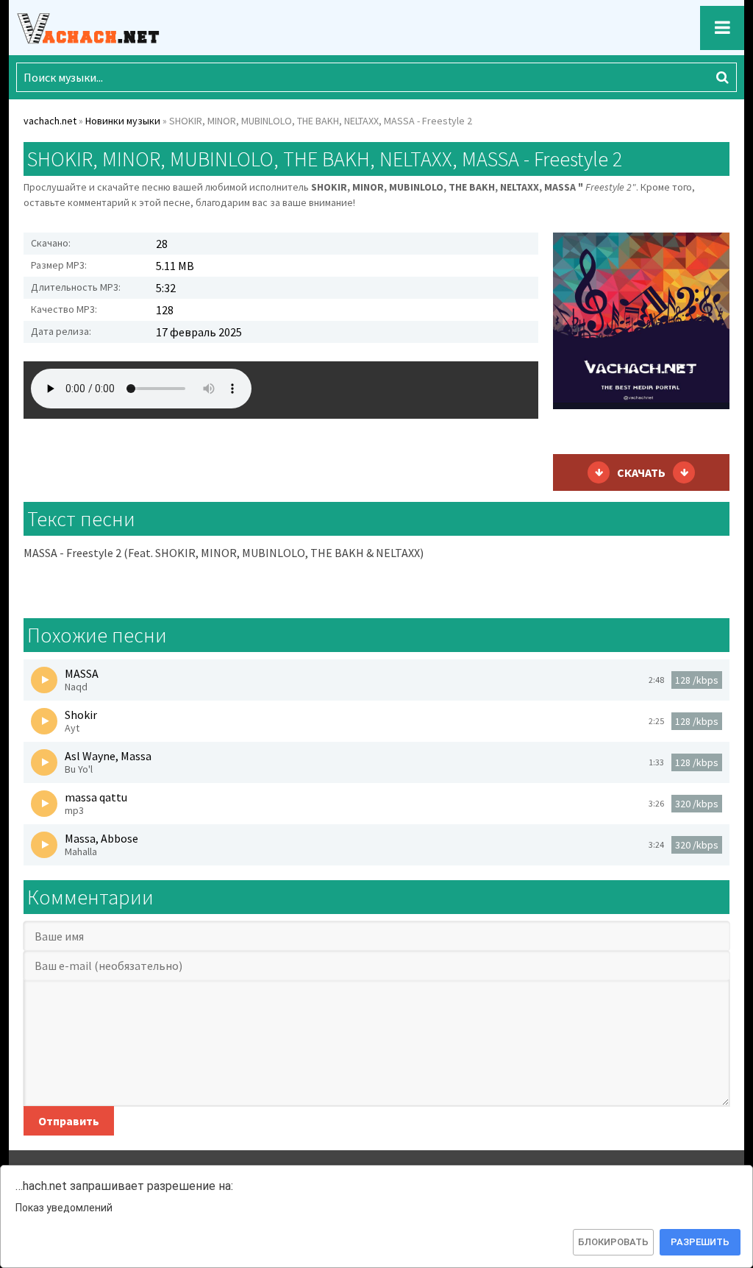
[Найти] (722, 77)
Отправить (68, 1120)
